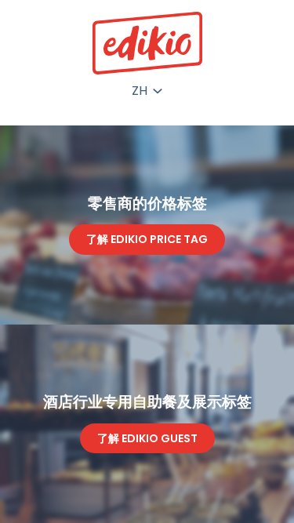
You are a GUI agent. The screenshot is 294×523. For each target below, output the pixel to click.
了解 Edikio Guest (147, 438)
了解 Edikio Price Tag (147, 239)
